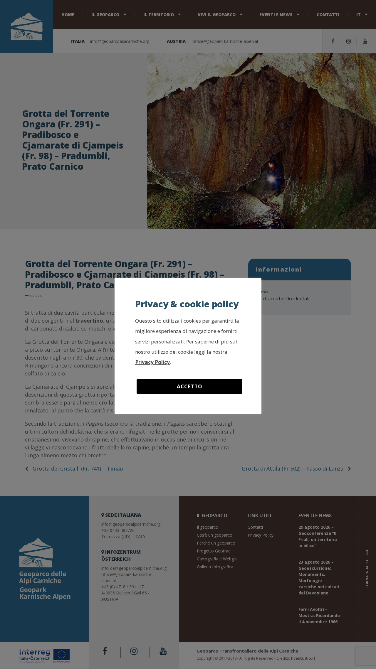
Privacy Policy (152, 362)
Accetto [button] (189, 386)
